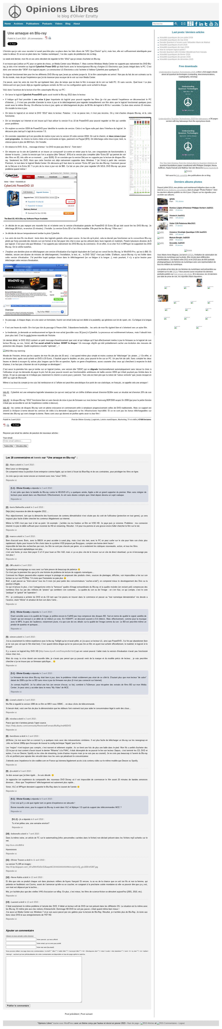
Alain (12, 465)
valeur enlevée (124, 375)
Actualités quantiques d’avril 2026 (173, 45)
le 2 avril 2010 (27, 465)
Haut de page (133, 1023)
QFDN (175, 272)
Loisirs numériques (108, 419)
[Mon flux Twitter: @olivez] (206, 25)
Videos (58, 23)
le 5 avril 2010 (24, 771)
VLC (119, 244)
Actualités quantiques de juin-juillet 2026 (176, 37)
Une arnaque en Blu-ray (27, 33)
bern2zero (14, 736)
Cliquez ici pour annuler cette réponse (20, 936)
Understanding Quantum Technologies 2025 (177, 72)
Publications (32, 23)
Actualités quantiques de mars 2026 (174, 47)
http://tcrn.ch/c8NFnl (15, 845)
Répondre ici (11, 480)
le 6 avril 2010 (46, 799)
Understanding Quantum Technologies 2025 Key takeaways (183, 119)
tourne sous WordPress (63, 1023)
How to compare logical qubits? (172, 50)
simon (13, 637)
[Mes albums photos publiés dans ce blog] (190, 25)
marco (13, 536)
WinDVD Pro (129, 252)
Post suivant (86, 1014)
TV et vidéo (132, 419)
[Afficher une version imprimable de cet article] (49, 38)
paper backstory (210, 168)
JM (11, 565)
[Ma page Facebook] (196, 25)
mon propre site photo (183, 274)
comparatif (58, 152)
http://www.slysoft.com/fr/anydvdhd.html (57, 651)
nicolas (13, 719)
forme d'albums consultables (175, 190)
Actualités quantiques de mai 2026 (174, 40)
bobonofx (15, 834)
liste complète (181, 175)
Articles (150, 1023)
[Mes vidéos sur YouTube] (211, 25)
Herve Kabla (16, 877)
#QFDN (190, 255)
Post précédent (72, 1014)
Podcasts (47, 23)
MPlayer (127, 244)
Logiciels (96, 419)
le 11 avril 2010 (37, 860)
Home (8, 23)
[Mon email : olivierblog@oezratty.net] (183, 25)
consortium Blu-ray (142, 238)
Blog (67, 23)
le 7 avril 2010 (33, 834)
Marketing (122, 419)
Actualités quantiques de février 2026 (175, 54)
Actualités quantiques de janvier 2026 (175, 57)
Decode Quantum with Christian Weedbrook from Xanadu (183, 52)
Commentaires (170, 1023)
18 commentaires (35, 38)
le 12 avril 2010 (35, 877)
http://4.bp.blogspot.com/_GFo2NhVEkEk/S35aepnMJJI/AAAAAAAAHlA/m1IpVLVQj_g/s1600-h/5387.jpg (52, 867)
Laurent (14, 902)
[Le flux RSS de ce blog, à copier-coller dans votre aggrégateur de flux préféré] (216, 25)
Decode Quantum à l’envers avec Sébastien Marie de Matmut (185, 42)
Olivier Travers (17, 860)
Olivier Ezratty (84, 419)
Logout (182, 1023)
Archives (18, 23)
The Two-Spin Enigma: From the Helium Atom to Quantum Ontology (187, 163)
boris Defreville (17, 507)
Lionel (13, 700)
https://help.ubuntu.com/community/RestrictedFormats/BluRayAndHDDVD (38, 726)
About (76, 23)
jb (11, 771)
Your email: (8, 438)
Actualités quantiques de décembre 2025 (176, 59)
